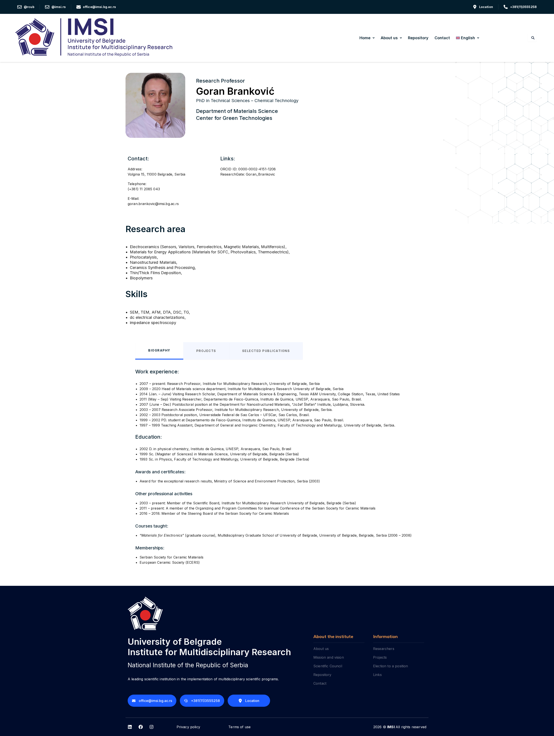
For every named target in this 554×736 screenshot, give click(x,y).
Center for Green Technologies (234, 118)
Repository (418, 38)
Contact (442, 38)
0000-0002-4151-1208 (257, 169)
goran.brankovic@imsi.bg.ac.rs (153, 204)
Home (364, 38)
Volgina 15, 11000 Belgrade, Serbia (156, 174)
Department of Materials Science (237, 111)
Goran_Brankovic (260, 174)
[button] (367, 38)
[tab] (159, 351)
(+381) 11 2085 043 (144, 189)
